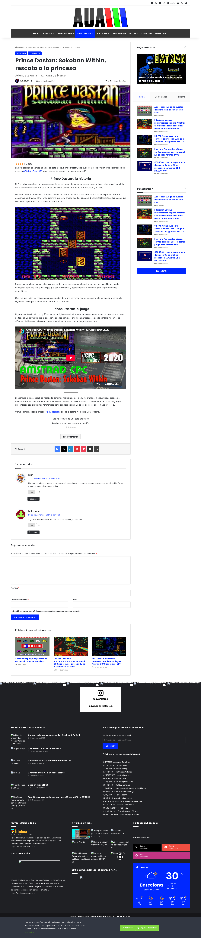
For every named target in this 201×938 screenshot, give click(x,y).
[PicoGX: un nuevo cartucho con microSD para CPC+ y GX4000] (18, 803)
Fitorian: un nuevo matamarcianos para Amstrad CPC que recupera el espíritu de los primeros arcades (69, 662)
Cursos (146, 33)
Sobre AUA (160, 33)
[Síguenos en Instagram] (100, 694)
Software (102, 33)
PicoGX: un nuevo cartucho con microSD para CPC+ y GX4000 (59, 797)
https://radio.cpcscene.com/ (23, 893)
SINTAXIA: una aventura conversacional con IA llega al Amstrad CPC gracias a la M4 (107, 661)
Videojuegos (84, 33)
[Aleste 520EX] (120, 857)
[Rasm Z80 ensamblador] (120, 834)
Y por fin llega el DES (38, 785)
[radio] (67, 427)
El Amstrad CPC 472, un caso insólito (46, 772)
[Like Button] (31, 492)
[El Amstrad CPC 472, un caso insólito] (18, 776)
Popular (141, 96)
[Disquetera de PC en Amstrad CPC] (18, 752)
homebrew (21, 53)
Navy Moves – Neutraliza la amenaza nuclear (156, 79)
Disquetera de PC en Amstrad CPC (45, 748)
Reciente (181, 96)
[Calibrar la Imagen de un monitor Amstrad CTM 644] (18, 739)
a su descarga (53, 411)
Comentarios (161, 96)
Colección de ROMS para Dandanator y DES (50, 760)
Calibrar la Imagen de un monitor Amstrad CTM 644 (54, 735)
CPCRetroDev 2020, (33, 171)
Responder (33, 499)
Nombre (15, 588)
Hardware (118, 33)
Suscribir (110, 746)
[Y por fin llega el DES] (18, 789)
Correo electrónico (20, 599)
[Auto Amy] (81, 845)
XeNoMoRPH (25, 81)
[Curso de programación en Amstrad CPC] (100, 857)
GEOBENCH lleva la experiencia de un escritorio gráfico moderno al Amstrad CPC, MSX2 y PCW (169, 166)
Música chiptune (18, 880)
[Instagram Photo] (17, 699)
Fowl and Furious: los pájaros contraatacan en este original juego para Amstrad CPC (169, 152)
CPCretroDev (71, 436)
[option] (161, 69)
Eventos (47, 33)
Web (75, 599)
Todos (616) (161, 271)
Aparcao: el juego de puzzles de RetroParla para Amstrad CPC (31, 660)
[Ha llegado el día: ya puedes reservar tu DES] (100, 834)
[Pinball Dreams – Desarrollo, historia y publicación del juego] (81, 857)
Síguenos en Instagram (100, 705)
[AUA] (100, 17)
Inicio (36, 33)
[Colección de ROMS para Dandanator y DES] (18, 764)
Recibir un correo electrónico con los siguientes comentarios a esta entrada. (46, 611)
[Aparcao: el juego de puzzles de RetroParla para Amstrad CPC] (32, 646)
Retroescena (65, 33)
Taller (132, 33)
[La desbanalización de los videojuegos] (120, 845)
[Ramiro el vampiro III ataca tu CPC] (100, 845)
